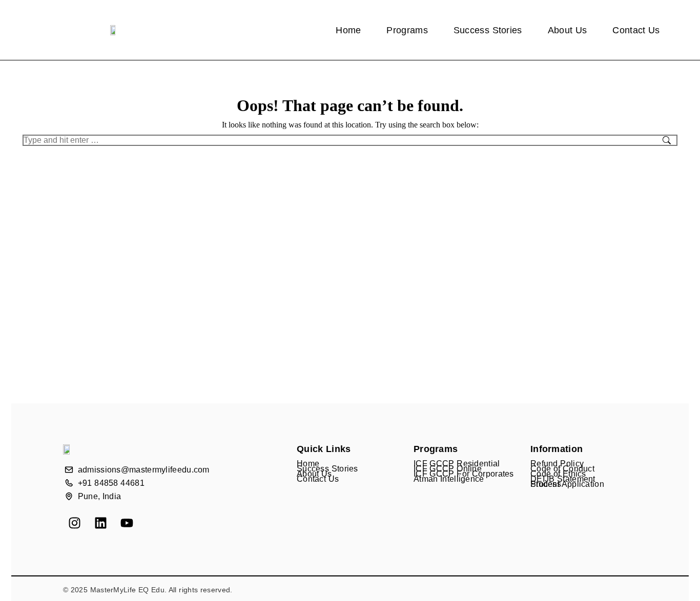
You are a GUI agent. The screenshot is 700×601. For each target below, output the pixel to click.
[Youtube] (126, 522)
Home (348, 30)
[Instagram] (74, 522)
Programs (406, 30)
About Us (567, 30)
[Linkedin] (100, 522)
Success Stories (488, 30)
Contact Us (636, 30)
